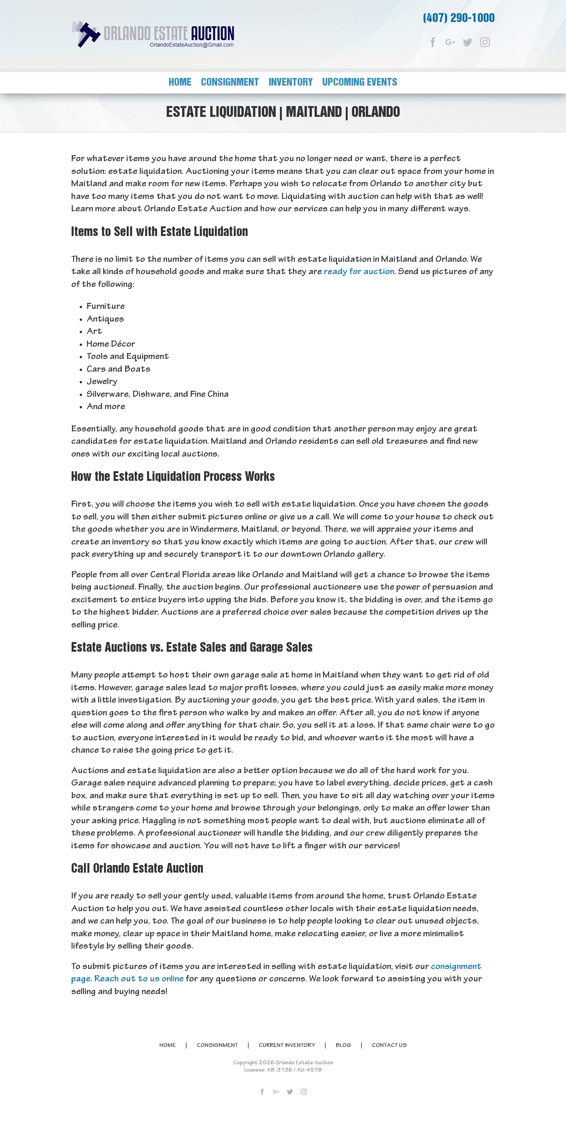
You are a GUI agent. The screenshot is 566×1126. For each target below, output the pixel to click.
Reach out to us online (139, 979)
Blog (343, 1046)
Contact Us (389, 1046)
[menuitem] (185, 82)
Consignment (217, 1046)
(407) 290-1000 (459, 18)
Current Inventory (287, 1046)
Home (167, 1046)
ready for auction (359, 272)
